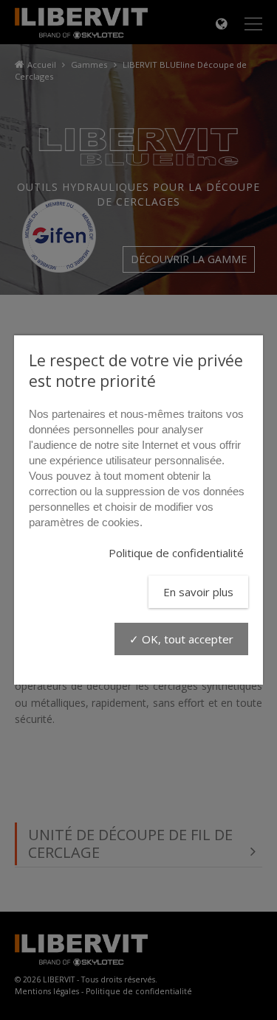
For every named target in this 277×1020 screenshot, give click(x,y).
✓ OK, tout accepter (181, 639)
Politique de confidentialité (176, 552)
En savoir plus (198, 591)
